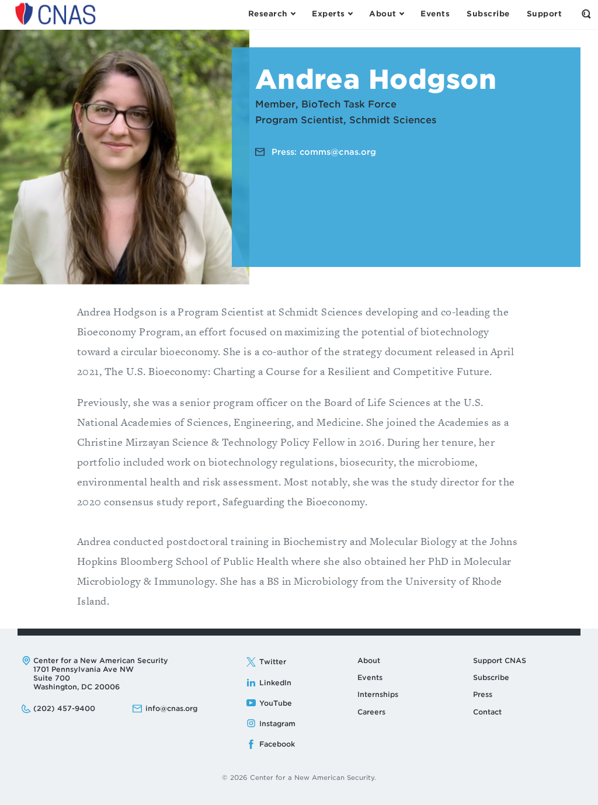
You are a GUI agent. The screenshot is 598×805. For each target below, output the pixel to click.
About (368, 660)
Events (370, 677)
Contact (487, 711)
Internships (377, 694)
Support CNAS (499, 660)
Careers (371, 711)
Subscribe (491, 677)
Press (482, 694)
